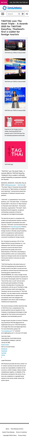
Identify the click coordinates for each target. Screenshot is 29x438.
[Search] (19, 14)
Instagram (4, 349)
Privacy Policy (22, 435)
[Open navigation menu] (2, 13)
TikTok (3, 355)
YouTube (3, 353)
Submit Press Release (8, 432)
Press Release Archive (17, 429)
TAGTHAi (20, 185)
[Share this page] (27, 13)
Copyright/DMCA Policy (10, 435)
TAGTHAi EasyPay (16, 226)
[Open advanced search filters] (22, 14)
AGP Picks (4, 2)
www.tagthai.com (7, 331)
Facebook (4, 351)
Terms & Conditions (21, 432)
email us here (5, 344)
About (7, 429)
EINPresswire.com (10, 185)
